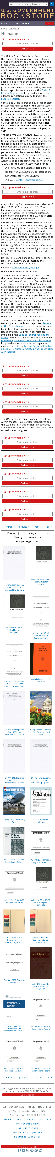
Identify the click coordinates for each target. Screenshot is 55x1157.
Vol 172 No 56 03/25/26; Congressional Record (41, 861)
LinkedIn (40, 1150)
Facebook (19, 1150)
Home (4, 28)
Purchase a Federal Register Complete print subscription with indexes (27, 349)
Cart (49, 23)
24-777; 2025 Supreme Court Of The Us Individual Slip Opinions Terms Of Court (14, 780)
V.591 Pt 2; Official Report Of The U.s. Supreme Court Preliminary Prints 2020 (14, 683)
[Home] (27, 17)
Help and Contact (39, 1119)
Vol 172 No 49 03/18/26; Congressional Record (14, 901)
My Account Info (27, 1123)
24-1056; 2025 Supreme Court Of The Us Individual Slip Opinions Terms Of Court (14, 587)
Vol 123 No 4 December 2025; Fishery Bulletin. (14, 860)
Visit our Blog (27, 1146)
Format (11, 533)
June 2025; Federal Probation (40, 821)
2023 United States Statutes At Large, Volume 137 (41, 939)
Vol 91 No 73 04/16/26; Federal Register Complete (40, 581)
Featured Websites (27, 1136)
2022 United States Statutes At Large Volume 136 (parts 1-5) (14, 940)
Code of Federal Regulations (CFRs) (25, 336)
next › (38, 526)
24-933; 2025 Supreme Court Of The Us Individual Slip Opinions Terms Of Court (14, 732)
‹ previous (23, 526)
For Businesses (27, 1127)
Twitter (23, 1150)
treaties (30, 326)
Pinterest (36, 1150)
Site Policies (12, 1119)
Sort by (18, 537)
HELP (26, 23)
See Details (27, 1095)
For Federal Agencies (27, 1132)
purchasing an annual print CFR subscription (26, 340)
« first (9, 526)
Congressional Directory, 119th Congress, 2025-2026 (40, 732)
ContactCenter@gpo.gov (29, 179)
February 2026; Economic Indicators (14, 981)
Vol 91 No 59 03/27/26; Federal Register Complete (40, 902)
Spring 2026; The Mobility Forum (14, 820)
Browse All (14, 28)
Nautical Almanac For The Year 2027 (41, 680)
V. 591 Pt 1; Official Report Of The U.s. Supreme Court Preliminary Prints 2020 (40, 635)
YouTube (32, 1150)
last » (49, 526)
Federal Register (10, 98)
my (10, 23)
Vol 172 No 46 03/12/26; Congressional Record (41, 1027)
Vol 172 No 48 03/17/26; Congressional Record (41, 1069)
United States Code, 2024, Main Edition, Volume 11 (40, 986)
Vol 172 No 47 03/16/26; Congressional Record (14, 1069)
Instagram (27, 1150)
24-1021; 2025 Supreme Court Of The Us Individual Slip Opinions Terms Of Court (41, 780)
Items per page (23, 541)
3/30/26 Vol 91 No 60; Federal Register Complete (14, 630)
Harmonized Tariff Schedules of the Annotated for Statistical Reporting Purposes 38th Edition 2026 (14, 1028)
